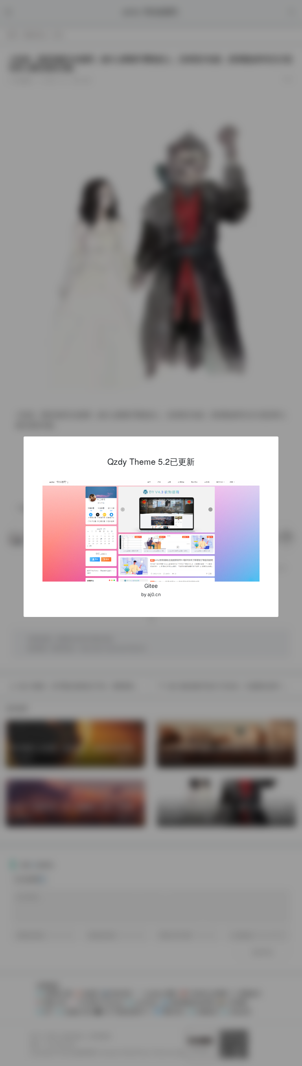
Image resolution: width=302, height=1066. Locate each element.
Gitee (151, 585)
